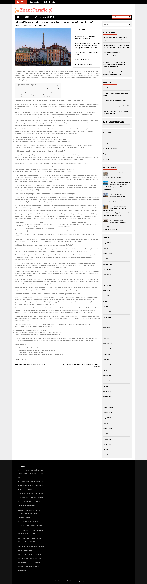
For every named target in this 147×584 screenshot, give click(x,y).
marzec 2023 (107, 285)
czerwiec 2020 (107, 428)
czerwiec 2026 (107, 253)
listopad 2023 (107, 274)
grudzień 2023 (107, 269)
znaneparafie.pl (40, 25)
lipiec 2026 (106, 248)
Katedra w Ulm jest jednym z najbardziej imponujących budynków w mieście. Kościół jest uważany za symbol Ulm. (87, 46)
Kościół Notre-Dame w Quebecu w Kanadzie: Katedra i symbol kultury (41, 354)
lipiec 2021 (106, 359)
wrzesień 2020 (107, 412)
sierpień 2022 (107, 290)
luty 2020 (105, 449)
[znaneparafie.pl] (18, 17)
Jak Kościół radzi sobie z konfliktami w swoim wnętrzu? (31, 364)
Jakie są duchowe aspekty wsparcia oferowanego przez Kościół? (35, 94)
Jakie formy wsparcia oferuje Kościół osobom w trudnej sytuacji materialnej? (38, 88)
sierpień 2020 (107, 418)
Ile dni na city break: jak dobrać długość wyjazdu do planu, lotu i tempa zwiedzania (29, 513)
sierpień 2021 (107, 354)
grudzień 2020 (107, 396)
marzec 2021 (107, 381)
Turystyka (106, 159)
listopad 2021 (107, 338)
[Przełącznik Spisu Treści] (57, 85)
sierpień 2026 (107, 243)
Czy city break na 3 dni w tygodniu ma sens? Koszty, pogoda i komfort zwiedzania (30, 566)
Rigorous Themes (87, 581)
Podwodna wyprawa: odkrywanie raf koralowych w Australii (30, 531)
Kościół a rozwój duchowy (111, 88)
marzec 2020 (107, 444)
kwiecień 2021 (107, 375)
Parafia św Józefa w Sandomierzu (120, 173)
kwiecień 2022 (107, 312)
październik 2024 (108, 264)
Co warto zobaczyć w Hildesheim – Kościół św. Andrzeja (37, 350)
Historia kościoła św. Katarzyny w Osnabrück (116, 106)
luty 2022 (105, 322)
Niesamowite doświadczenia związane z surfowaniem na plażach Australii (31, 495)
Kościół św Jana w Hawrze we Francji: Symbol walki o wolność (31, 540)
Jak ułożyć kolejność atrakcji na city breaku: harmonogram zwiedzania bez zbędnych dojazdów (31, 485)
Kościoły (23, 359)
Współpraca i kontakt (44, 17)
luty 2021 (105, 386)
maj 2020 (105, 434)
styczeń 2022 (107, 327)
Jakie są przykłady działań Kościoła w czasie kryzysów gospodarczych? (37, 96)
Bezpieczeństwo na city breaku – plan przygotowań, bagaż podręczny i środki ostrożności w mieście (114, 55)
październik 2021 (108, 343)
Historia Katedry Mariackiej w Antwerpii (114, 100)
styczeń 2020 (107, 455)
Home (26, 17)
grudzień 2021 (107, 333)
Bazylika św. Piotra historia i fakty (29, 348)
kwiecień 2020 (107, 439)
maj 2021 (105, 370)
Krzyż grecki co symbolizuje (83, 64)
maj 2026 (105, 259)
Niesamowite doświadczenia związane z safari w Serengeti (31, 548)
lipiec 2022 (106, 296)
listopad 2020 (107, 402)
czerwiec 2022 (107, 301)
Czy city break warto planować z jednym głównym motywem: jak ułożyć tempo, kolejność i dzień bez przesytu (114, 64)
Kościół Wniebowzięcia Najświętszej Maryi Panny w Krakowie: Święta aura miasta (30, 473)
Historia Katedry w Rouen (82, 59)
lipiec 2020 (106, 423)
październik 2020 (108, 407)
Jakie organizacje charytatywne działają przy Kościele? (32, 90)
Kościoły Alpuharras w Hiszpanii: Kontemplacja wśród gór (29, 503)
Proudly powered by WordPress (64, 581)
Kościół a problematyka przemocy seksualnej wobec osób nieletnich (30, 556)
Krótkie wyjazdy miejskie (110, 148)
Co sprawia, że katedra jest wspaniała (31, 352)
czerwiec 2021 (107, 365)
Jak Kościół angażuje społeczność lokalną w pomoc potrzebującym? (36, 92)
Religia (105, 154)
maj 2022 (105, 306)
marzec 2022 (107, 317)
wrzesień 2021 (107, 349)
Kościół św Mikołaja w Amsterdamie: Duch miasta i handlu (114, 223)
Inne (104, 138)
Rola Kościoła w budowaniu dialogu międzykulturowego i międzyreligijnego (115, 208)
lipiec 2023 (106, 280)
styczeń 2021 (107, 391)
